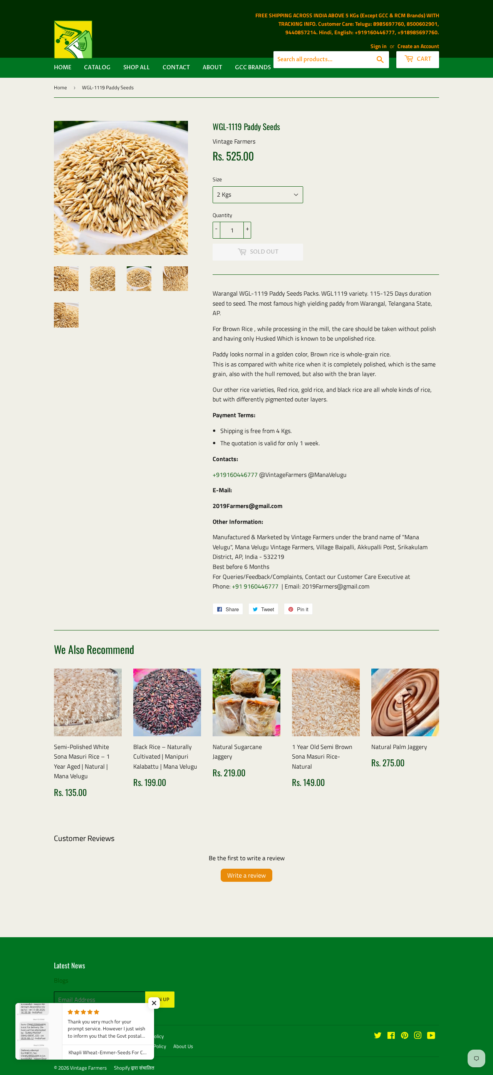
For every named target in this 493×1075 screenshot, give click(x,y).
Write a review (246, 875)
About (212, 67)
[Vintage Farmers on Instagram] (418, 1036)
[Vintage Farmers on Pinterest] (405, 1036)
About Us (183, 1046)
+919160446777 (235, 474)
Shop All (136, 67)
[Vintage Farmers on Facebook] (391, 1036)
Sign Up (159, 999)
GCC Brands (253, 67)
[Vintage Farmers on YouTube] (431, 1036)
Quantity (222, 215)
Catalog (97, 67)
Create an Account (418, 46)
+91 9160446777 (255, 586)
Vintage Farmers (88, 1068)
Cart (423, 59)
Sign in (379, 46)
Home (62, 67)
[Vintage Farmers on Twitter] (378, 1036)
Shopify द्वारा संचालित (134, 1068)
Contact (176, 67)
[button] (154, 1003)
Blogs (61, 980)
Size (217, 179)
